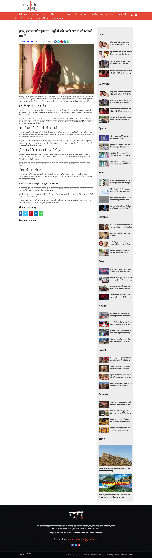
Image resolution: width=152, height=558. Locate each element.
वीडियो (68, 14)
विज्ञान (120, 14)
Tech (101, 172)
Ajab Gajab (102, 555)
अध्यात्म (30, 18)
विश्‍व (37, 14)
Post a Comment (28, 220)
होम (16, 14)
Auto (101, 261)
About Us (68, 555)
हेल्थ (16, 18)
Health (102, 305)
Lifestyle (103, 217)
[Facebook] (72, 545)
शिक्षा (102, 14)
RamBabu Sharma (27, 42)
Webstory (60, 18)
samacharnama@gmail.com (76, 539)
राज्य (44, 14)
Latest (102, 34)
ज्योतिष (21, 18)
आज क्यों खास (95, 14)
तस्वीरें (43, 18)
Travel (102, 438)
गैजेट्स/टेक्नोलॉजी (109, 14)
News (20, 23)
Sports (102, 128)
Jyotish (102, 350)
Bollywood (104, 83)
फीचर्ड (20, 14)
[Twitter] (76, 545)
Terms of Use (86, 555)
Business (103, 394)
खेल (60, 14)
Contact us (94, 555)
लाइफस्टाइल (83, 14)
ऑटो (125, 14)
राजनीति (32, 14)
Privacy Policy (77, 555)
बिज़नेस (76, 14)
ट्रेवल (38, 18)
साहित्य (53, 18)
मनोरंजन (52, 14)
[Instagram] (79, 545)
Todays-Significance (120, 555)
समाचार (26, 14)
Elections (130, 555)
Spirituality (110, 555)
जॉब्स (48, 18)
